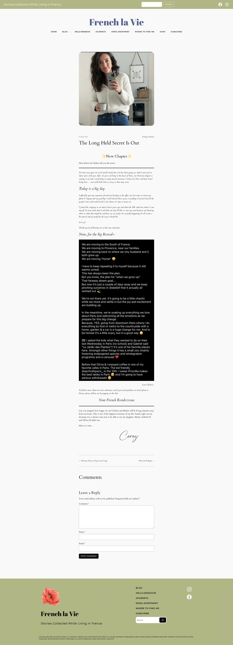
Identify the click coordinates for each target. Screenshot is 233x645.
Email (82, 543)
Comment (84, 503)
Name (82, 532)
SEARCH (168, 4)
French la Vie (116, 22)
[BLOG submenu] (70, 31)
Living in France (148, 137)
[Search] (162, 620)
